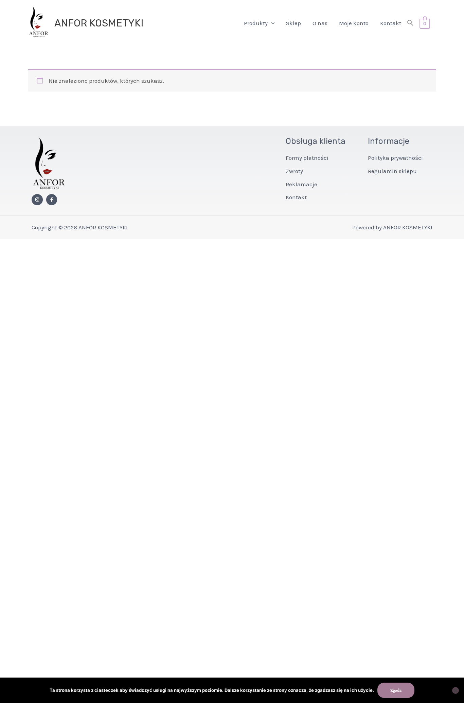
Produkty (256, 23)
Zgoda (395, 690)
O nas (320, 23)
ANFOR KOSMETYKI (98, 23)
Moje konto (354, 23)
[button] (410, 23)
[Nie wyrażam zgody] (455, 690)
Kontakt (390, 23)
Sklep (293, 23)
